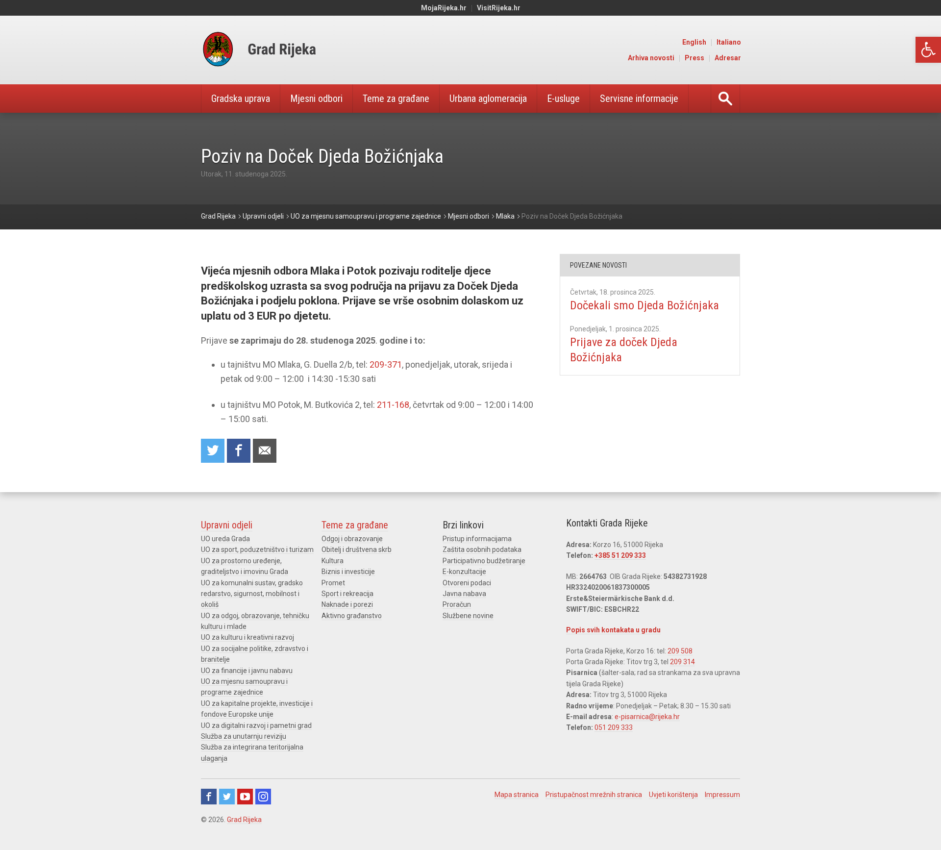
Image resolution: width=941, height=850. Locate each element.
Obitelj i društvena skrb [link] (357, 549)
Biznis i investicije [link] (348, 571)
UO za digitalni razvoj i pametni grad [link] (256, 725)
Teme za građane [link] (396, 98)
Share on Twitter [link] (212, 451)
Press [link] (694, 58)
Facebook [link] (209, 796)
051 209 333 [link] (613, 727)
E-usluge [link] (563, 98)
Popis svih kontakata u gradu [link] (613, 630)
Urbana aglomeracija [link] (488, 98)
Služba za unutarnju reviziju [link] (243, 736)
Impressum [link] (722, 795)
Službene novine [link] (468, 616)
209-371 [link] (386, 364)
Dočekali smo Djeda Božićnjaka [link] (644, 305)
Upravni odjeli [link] (226, 525)
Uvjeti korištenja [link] (673, 795)
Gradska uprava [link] (240, 98)
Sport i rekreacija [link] (347, 594)
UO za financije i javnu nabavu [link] (247, 671)
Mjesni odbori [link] (316, 98)
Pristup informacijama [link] (477, 539)
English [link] (694, 42)
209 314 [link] (682, 662)
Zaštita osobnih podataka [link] (482, 549)
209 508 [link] (680, 651)
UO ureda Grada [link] (225, 539)
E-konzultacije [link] (464, 571)
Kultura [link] (333, 561)
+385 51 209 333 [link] (620, 555)
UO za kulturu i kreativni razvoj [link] (247, 637)
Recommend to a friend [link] (264, 451)
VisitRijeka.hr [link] (498, 8)
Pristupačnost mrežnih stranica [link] (593, 795)
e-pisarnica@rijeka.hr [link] (647, 717)
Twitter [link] (227, 796)
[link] (928, 50)
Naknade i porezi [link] (347, 604)
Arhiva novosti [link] (651, 58)
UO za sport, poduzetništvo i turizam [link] (257, 549)
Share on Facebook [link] (238, 451)
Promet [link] (333, 583)
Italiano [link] (729, 42)
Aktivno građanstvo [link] (352, 616)
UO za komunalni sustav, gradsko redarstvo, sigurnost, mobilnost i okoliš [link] (252, 594)
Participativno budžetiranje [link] (484, 561)
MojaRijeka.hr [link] (444, 8)
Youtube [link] (245, 796)
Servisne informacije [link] (639, 98)
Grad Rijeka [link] (244, 820)
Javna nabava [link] (464, 594)
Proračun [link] (457, 604)
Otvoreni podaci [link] (467, 583)
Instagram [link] (263, 796)
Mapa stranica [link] (517, 795)
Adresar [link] (728, 58)
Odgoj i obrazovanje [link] (352, 539)
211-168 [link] (393, 405)
